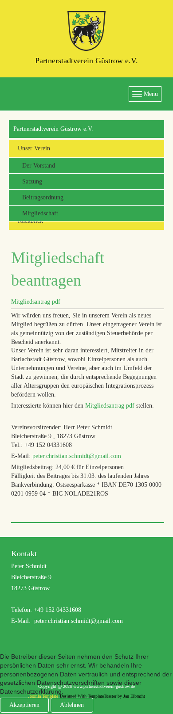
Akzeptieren (24, 705)
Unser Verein (34, 148)
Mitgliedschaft (40, 213)
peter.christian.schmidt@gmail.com (76, 456)
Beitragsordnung (42, 197)
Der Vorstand (38, 165)
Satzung (32, 181)
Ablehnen (72, 705)
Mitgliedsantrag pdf (35, 301)
